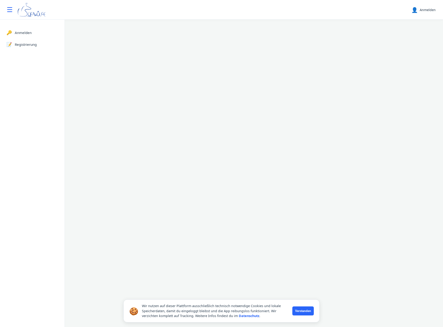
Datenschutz (249, 316)
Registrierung (21, 44)
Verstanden (303, 311)
